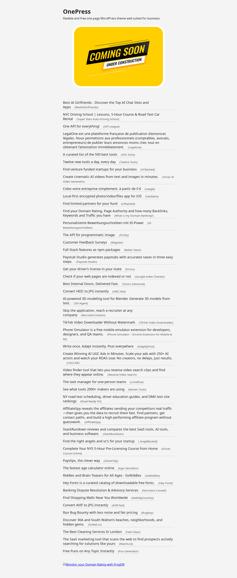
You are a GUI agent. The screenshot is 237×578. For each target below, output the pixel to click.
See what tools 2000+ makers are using (104, 389)
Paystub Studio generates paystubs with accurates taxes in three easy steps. (118, 259)
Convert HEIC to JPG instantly (94, 291)
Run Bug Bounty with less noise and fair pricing (108, 512)
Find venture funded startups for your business (109, 169)
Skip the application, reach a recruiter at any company (98, 312)
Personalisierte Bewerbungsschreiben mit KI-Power (107, 225)
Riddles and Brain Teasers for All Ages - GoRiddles (111, 475)
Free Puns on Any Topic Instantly (100, 551)
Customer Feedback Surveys (93, 242)
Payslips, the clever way (90, 460)
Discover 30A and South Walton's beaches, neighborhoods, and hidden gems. (112, 522)
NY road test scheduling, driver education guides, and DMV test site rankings (116, 398)
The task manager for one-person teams (103, 382)
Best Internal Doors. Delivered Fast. (104, 283)
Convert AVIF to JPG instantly (94, 505)
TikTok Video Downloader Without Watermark (118, 322)
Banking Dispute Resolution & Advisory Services (114, 490)
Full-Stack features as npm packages (102, 249)
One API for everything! (91, 126)
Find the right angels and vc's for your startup (110, 441)
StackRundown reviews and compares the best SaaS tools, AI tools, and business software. (115, 431)
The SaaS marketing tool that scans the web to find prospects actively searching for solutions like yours (118, 541)
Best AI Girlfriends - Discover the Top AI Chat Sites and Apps (106, 104)
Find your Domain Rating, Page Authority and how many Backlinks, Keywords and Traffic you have (115, 213)
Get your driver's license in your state (99, 269)
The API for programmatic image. (96, 235)
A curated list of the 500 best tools (99, 154)
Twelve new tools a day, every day (100, 162)
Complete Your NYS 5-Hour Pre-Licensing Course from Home (116, 450)
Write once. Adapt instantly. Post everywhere (108, 346)
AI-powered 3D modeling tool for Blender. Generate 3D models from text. (116, 300)
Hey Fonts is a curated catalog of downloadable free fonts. (118, 483)
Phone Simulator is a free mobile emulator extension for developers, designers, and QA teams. (117, 334)
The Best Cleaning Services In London (101, 531)
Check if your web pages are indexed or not (114, 276)
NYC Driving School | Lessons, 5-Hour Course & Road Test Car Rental (111, 116)
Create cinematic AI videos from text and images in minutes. (118, 178)
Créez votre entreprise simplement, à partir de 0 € (109, 188)
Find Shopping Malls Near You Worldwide (108, 497)
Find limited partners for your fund (99, 203)
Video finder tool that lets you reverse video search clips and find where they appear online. (114, 372)
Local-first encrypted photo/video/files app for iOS (110, 196)
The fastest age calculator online (100, 468)
